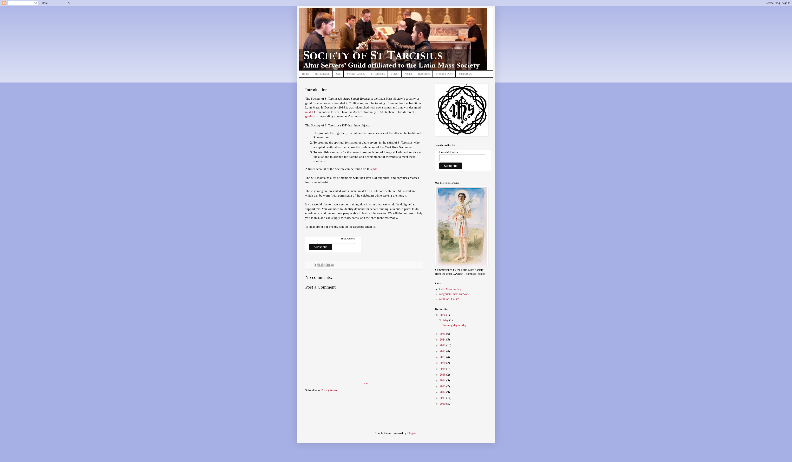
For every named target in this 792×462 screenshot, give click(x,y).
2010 (443, 403)
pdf (374, 169)
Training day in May (454, 325)
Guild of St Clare (449, 299)
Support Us (465, 73)
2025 (443, 333)
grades (310, 116)
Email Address (348, 238)
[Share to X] (324, 265)
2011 (443, 398)
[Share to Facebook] (328, 265)
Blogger (411, 433)
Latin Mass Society (450, 289)
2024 (443, 339)
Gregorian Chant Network (454, 294)
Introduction (322, 73)
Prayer (394, 73)
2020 (443, 362)
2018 (443, 374)
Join (338, 73)
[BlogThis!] (320, 265)
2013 (443, 386)
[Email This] (317, 265)
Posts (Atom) (329, 390)
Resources (424, 73)
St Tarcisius (378, 73)
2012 (443, 392)
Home (305, 73)
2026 (443, 315)
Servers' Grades (356, 73)
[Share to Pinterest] (332, 265)
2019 (443, 368)
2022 (443, 351)
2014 (443, 380)
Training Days (444, 73)
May (446, 320)
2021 (443, 357)
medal (309, 112)
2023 (443, 345)
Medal (408, 73)
